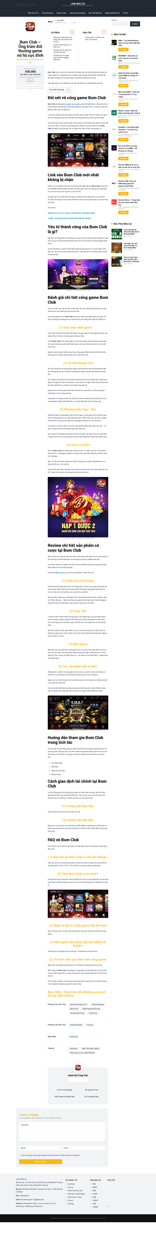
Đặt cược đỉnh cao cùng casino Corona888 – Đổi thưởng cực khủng (127, 148)
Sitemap (71, 1204)
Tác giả (70, 1200)
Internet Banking (98, 1005)
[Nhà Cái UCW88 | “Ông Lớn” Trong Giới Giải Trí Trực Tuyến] (114, 96)
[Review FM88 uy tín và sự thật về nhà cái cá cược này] (114, 169)
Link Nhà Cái (78, 4)
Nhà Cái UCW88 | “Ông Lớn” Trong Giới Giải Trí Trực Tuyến (129, 94)
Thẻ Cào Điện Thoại (77, 1013)
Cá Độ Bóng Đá (47, 13)
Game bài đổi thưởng (77, 13)
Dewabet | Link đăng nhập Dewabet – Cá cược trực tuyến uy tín (128, 129)
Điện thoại (73, 1049)
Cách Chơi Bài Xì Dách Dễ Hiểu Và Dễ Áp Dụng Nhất (131, 232)
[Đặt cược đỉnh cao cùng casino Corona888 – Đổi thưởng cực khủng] (114, 150)
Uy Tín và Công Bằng (64, 1090)
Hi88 (94, 1204)
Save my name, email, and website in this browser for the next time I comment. (51, 1155)
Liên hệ (70, 1187)
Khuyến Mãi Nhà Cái (112, 13)
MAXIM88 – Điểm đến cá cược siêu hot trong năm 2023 (128, 58)
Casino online (62, 13)
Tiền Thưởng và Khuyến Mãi (64, 1097)
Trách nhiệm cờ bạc (75, 1197)
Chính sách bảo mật (75, 1191)
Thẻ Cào (90, 1025)
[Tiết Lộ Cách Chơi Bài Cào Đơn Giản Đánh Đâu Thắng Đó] (116, 266)
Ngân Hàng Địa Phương (91, 1009)
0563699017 (25, 1196)
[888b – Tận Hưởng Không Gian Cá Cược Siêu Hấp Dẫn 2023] (114, 45)
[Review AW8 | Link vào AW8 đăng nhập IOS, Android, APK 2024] (114, 185)
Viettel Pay (93, 1013)
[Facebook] (17, 4)
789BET (95, 1207)
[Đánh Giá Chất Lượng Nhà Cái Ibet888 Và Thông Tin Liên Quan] (114, 77)
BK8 (94, 1184)
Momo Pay (74, 1009)
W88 (94, 1197)
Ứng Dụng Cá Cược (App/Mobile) (82, 1053)
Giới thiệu (71, 1184)
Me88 (95, 1187)
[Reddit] (30, 4)
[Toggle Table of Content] (67, 90)
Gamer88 (60, 20)
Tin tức (125, 13)
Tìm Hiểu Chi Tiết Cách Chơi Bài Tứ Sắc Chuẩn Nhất (130, 246)
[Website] (34, 4)
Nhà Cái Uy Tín (33, 13)
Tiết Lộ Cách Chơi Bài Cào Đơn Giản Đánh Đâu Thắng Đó (131, 259)
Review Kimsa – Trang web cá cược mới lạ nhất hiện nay (129, 202)
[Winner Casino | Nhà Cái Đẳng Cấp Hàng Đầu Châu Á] (114, 115)
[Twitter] (21, 4)
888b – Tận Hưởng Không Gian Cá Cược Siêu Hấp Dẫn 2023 (129, 43)
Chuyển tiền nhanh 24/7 (78, 1005)
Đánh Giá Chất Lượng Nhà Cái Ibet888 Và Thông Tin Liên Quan (128, 75)
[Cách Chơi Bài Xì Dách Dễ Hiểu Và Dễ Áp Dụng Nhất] (116, 239)
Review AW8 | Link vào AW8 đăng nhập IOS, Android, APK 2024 (127, 183)
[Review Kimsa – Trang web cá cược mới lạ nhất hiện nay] (114, 204)
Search (114, 20)
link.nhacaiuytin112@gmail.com (32, 1200)
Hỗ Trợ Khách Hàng (91, 1097)
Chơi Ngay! (123, 49)
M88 (94, 1191)
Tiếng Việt (73, 1037)
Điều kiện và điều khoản (76, 1194)
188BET (95, 1200)
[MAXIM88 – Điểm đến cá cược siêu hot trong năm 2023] (114, 60)
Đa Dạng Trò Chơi (91, 1090)
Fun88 (95, 1194)
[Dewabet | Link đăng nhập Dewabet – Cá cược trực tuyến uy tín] (114, 131)
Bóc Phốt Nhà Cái (95, 13)
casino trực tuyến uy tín (75, 104)
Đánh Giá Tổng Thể (78, 1075)
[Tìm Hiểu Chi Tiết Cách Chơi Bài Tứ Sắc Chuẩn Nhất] (116, 253)
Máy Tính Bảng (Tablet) (90, 1049)
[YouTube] (26, 4)
